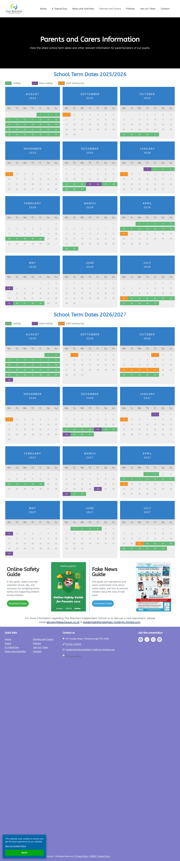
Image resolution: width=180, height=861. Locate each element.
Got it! (24, 852)
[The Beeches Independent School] (13, 8)
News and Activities (83, 8)
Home (8, 639)
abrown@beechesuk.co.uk (63, 622)
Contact (165, 8)
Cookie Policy (103, 856)
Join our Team (147, 8)
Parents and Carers (110, 8)
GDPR (93, 856)
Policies (130, 8)
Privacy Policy (81, 856)
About (43, 8)
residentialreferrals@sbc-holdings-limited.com (111, 622)
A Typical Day (59, 8)
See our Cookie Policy (15, 846)
